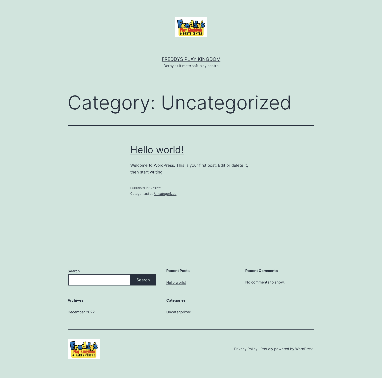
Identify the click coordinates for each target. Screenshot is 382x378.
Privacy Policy (245, 349)
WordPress (304, 349)
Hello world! (157, 150)
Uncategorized (165, 194)
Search (74, 271)
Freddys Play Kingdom (191, 59)
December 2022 (81, 312)
